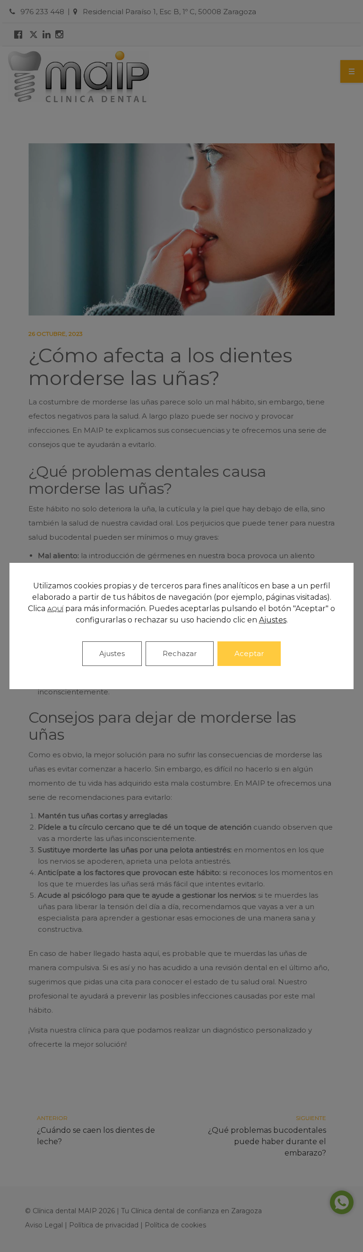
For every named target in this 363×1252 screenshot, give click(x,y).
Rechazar (180, 653)
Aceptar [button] (249, 653)
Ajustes (112, 653)
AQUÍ (55, 609)
